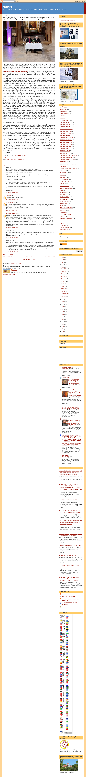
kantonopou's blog (66, 405)
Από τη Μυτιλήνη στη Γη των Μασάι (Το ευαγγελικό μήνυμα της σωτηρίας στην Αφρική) (70, 408)
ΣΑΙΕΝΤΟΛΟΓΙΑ (64, 212)
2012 (63, 321)
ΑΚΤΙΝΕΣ (8, 7)
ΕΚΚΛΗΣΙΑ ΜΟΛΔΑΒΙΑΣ (66, 142)
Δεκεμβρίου (64, 269)
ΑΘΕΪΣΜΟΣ (63, 107)
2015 (63, 314)
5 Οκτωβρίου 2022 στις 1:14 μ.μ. (12, 227)
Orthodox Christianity (20, 155)
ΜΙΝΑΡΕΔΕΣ (63, 194)
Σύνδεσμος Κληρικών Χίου (69, 389)
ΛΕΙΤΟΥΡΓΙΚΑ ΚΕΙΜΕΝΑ (66, 188)
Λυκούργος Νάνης (10, 202)
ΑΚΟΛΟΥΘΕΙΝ (65, 594)
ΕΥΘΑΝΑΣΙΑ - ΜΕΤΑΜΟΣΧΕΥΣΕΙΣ (68, 168)
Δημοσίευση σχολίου (8, 254)
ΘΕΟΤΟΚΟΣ (63, 170)
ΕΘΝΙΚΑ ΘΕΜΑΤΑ (64, 120)
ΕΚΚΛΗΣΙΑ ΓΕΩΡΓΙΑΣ (65, 131)
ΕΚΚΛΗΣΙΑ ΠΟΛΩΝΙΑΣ (65, 146)
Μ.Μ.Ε (61, 190)
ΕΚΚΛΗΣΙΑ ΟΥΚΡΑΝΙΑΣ (66, 144)
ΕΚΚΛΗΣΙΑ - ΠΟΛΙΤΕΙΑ (66, 122)
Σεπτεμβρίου (64, 276)
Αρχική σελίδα (28, 256)
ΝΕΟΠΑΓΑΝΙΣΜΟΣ (64, 197)
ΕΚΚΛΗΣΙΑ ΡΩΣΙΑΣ (65, 151)
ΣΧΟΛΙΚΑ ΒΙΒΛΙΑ (64, 221)
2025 (63, 259)
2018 (63, 306)
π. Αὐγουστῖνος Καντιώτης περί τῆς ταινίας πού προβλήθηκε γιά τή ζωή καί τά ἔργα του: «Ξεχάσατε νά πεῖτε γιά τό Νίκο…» (70, 472)
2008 (63, 331)
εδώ (18, 69)
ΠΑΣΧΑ (62, 205)
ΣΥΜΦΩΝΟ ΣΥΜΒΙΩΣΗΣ (66, 219)
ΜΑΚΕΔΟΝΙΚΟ (63, 192)
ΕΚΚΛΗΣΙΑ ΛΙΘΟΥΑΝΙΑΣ (66, 140)
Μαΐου (63, 286)
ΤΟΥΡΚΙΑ (62, 225)
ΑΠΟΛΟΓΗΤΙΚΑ (64, 113)
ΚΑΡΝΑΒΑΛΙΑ (63, 177)
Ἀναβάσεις (64, 419)
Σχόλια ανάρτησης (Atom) (15, 263)
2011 (63, 324)
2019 (63, 304)
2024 (63, 262)
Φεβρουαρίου (64, 293)
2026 (63, 257)
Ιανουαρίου (64, 296)
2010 (63, 326)
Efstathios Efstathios (11, 213)
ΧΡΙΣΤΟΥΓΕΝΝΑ (64, 229)
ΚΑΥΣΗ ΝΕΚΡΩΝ (64, 179)
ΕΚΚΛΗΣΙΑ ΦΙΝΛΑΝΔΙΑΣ (11, 159)
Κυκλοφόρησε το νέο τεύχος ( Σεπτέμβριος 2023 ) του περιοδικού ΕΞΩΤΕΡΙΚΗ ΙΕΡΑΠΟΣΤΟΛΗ (71, 445)
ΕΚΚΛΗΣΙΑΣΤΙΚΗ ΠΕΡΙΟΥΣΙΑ (67, 159)
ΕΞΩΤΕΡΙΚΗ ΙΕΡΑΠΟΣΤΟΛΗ (67, 164)
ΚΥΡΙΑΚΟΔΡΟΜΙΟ (64, 186)
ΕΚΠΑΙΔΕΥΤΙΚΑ (64, 162)
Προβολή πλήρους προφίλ (9, 274)
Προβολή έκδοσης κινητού (29, 259)
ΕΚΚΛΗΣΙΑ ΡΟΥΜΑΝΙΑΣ (66, 148)
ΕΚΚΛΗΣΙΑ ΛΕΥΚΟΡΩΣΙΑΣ (66, 137)
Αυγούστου (64, 278)
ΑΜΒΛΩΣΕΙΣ (63, 109)
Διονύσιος (8, 195)
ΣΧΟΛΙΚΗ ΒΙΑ (63, 223)
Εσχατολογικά (65, 368)
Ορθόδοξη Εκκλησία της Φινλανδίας (16, 71)
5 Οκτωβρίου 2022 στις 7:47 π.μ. (12, 210)
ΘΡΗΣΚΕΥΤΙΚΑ (64, 172)
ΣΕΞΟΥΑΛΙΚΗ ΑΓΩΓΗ (65, 214)
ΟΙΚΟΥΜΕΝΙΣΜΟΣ (21, 159)
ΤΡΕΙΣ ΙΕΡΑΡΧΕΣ (64, 227)
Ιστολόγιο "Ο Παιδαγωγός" (69, 596)
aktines (14, 270)
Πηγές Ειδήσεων (65, 456)
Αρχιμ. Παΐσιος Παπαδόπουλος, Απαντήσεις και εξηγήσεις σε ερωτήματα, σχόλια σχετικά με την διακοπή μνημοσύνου (70, 522)
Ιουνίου (63, 283)
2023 (63, 264)
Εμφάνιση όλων (80, 609)
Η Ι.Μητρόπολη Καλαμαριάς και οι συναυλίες (70, 545)
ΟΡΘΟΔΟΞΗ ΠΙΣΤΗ (65, 201)
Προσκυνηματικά (66, 455)
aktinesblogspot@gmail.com (67, 20)
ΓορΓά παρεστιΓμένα (67, 367)
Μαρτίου (63, 291)
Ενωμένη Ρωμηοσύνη (67, 606)
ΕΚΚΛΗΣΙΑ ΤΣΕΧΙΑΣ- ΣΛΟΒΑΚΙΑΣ (68, 155)
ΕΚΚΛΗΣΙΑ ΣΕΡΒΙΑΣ (65, 153)
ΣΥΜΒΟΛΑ (62, 216)
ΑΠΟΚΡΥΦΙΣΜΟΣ (64, 111)
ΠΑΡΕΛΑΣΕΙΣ (63, 203)
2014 (63, 316)
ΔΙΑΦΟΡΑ (62, 118)
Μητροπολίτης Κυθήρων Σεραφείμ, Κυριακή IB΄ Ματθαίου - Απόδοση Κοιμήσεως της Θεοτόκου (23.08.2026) (74, 382)
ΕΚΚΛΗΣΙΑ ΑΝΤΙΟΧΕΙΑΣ (66, 126)
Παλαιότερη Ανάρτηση (50, 256)
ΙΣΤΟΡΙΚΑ (62, 175)
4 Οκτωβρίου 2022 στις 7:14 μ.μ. (12, 192)
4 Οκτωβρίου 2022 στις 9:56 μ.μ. (12, 199)
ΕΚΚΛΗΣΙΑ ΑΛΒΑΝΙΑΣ (65, 124)
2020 (63, 301)
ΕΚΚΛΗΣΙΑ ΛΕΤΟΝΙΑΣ (65, 135)
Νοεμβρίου (64, 271)
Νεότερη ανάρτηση (7, 256)
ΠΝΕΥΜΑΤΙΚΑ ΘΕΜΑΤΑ (66, 208)
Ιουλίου (63, 281)
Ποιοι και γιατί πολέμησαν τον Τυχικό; (68, 555)
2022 (63, 267)
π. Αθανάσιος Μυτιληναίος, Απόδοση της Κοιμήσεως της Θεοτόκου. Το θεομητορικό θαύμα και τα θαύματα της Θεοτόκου (69, 579)
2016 (63, 311)
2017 (63, 309)
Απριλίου (63, 288)
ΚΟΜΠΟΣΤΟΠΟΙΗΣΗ (65, 181)
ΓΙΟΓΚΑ (62, 116)
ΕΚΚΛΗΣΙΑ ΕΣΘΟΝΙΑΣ (65, 133)
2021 (63, 299)
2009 (63, 329)
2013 (63, 319)
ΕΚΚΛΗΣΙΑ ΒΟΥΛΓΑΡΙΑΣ (66, 129)
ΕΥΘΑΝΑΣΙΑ (63, 166)
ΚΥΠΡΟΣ (62, 183)
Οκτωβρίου (64, 274)
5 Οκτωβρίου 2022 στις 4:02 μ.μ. (12, 251)
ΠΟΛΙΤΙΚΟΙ (63, 210)
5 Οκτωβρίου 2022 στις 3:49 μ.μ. (12, 237)
